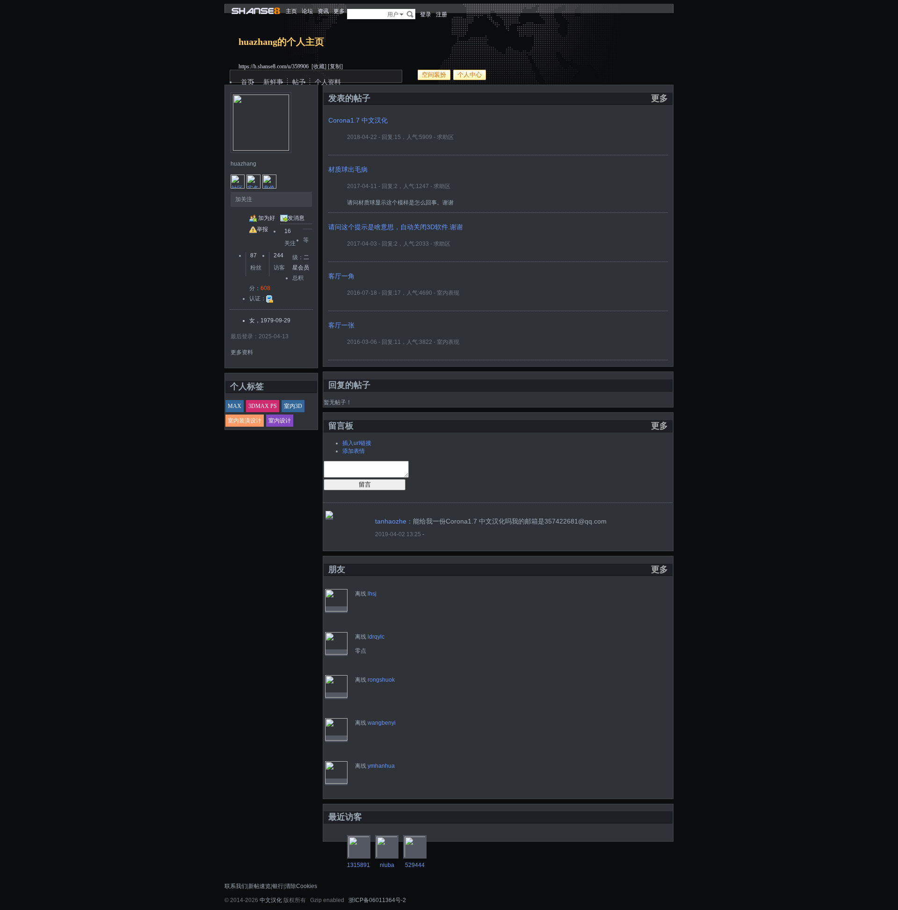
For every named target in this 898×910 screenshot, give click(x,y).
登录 (425, 14)
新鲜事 (273, 82)
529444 (415, 865)
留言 (365, 484)
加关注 (243, 199)
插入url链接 (356, 443)
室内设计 (279, 420)
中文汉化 (271, 900)
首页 (247, 82)
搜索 (410, 14)
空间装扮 (434, 74)
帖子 (298, 82)
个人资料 (328, 82)
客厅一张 (341, 325)
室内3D (293, 406)
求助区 (445, 137)
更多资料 (242, 352)
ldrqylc (376, 636)
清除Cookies (301, 886)
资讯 (323, 11)
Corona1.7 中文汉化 (358, 120)
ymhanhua (381, 766)
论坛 (307, 11)
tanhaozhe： (394, 521)
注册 (441, 14)
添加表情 (353, 451)
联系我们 (235, 886)
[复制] (335, 66)
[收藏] (318, 66)
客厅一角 (341, 276)
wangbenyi (382, 723)
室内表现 (448, 293)
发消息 (296, 218)
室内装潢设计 (244, 420)
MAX (234, 406)
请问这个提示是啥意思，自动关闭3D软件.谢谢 (395, 227)
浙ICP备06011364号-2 (377, 900)
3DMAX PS (262, 406)
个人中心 (469, 74)
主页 (291, 11)
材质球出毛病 (348, 169)
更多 (659, 98)
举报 (262, 229)
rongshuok (381, 680)
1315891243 (363, 865)
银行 (277, 886)
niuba (387, 865)
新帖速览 (259, 886)
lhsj (372, 593)
